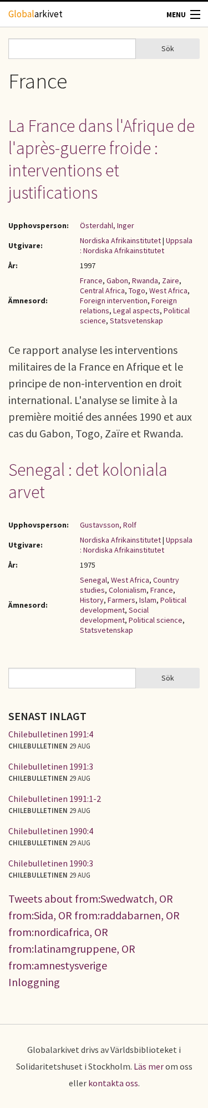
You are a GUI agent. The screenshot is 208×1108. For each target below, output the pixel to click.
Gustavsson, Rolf (108, 525)
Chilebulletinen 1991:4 (50, 734)
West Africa (168, 290)
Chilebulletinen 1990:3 (50, 863)
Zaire (170, 280)
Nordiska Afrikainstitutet (120, 240)
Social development (114, 615)
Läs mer (149, 1066)
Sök (167, 48)
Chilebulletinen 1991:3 (50, 766)
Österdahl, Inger (107, 225)
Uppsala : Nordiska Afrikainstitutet (136, 245)
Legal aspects (136, 311)
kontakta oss (113, 1083)
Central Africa (102, 290)
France (91, 280)
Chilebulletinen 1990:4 (50, 830)
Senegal (93, 580)
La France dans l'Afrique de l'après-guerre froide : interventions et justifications (101, 159)
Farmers (121, 600)
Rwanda (145, 280)
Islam (147, 600)
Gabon (117, 280)
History (92, 600)
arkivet (35, 14)
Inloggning (34, 982)
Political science (155, 620)
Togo (137, 290)
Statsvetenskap (136, 321)
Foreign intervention (114, 301)
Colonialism (127, 590)
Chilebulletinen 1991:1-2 (54, 798)
